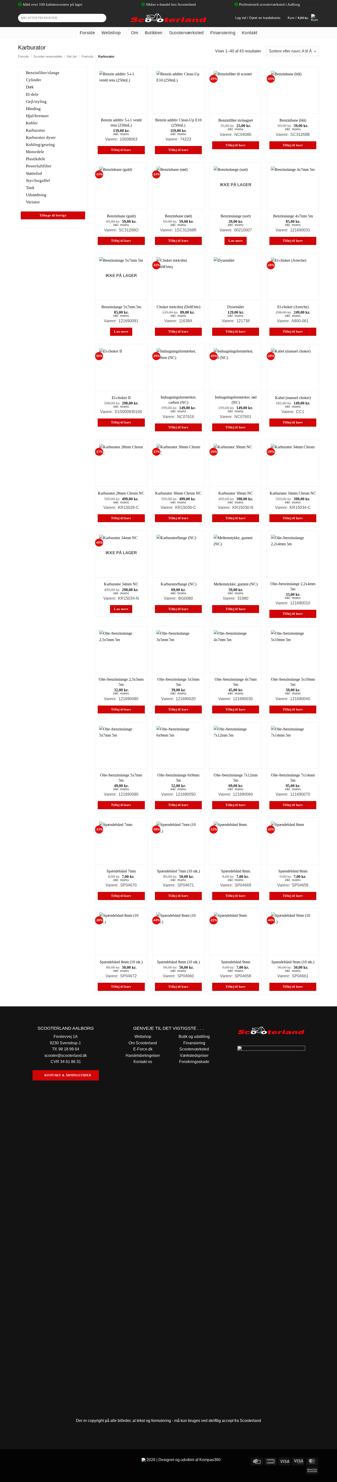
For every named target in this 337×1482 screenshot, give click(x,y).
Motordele (35, 151)
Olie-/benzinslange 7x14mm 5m (293, 777)
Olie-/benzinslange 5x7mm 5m (121, 777)
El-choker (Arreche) (293, 307)
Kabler (32, 123)
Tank (30, 187)
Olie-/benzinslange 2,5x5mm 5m (121, 682)
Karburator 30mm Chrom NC (178, 493)
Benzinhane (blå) (293, 120)
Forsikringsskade (194, 1062)
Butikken (154, 32)
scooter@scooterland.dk (65, 1055)
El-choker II (121, 398)
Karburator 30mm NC (235, 493)
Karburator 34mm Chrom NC (293, 493)
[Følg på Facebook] (23, 1461)
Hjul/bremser (37, 115)
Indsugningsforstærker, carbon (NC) (178, 399)
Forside (87, 32)
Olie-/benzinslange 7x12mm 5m (236, 777)
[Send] (102, 18)
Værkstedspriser (194, 1055)
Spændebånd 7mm (121, 871)
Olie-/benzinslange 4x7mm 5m (236, 682)
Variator (33, 202)
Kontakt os (142, 1062)
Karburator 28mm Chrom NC (121, 493)
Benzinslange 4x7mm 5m (293, 216)
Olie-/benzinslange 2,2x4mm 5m (292, 586)
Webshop (111, 32)
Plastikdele (35, 159)
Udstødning (36, 195)
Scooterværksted (186, 32)
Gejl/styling (36, 101)
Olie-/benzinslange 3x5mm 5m (178, 682)
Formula (87, 56)
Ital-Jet (72, 56)
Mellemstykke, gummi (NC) (236, 584)
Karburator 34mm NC (121, 584)
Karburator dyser (41, 137)
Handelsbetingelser (143, 1055)
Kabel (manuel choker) (293, 398)
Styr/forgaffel (38, 180)
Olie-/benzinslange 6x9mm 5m (178, 777)
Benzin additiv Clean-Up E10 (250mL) (178, 122)
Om (134, 32)
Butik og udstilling (194, 1036)
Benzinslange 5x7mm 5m (121, 307)
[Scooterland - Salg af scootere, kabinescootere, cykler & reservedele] (168, 18)
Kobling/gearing (40, 144)
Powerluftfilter (39, 166)
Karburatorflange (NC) (178, 584)
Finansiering (222, 32)
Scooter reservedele (48, 56)
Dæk (30, 87)
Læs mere (235, 240)
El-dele (32, 94)
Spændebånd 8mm (235, 871)
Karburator (35, 130)
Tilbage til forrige (52, 215)
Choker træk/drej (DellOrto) (178, 307)
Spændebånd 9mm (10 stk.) (292, 962)
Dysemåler (235, 307)
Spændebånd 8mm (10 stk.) (121, 962)
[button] (303, 18)
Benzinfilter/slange (42, 72)
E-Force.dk (142, 1049)
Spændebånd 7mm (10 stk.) (178, 871)
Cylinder (33, 80)
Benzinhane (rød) (178, 216)
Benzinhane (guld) (121, 216)
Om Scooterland (143, 1043)
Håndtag (33, 108)
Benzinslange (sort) (236, 216)
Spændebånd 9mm (235, 962)
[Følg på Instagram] (31, 1461)
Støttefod (34, 173)
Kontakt (249, 32)
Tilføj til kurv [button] (121, 150)
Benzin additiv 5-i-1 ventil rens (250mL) (121, 122)
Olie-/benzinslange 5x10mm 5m (293, 682)
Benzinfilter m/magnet (235, 120)
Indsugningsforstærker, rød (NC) (236, 399)
